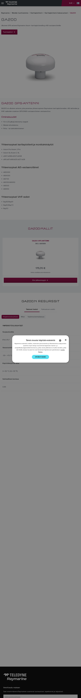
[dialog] (40, 349)
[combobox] (60, 340)
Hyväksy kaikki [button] (40, 357)
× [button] (66, 340)
